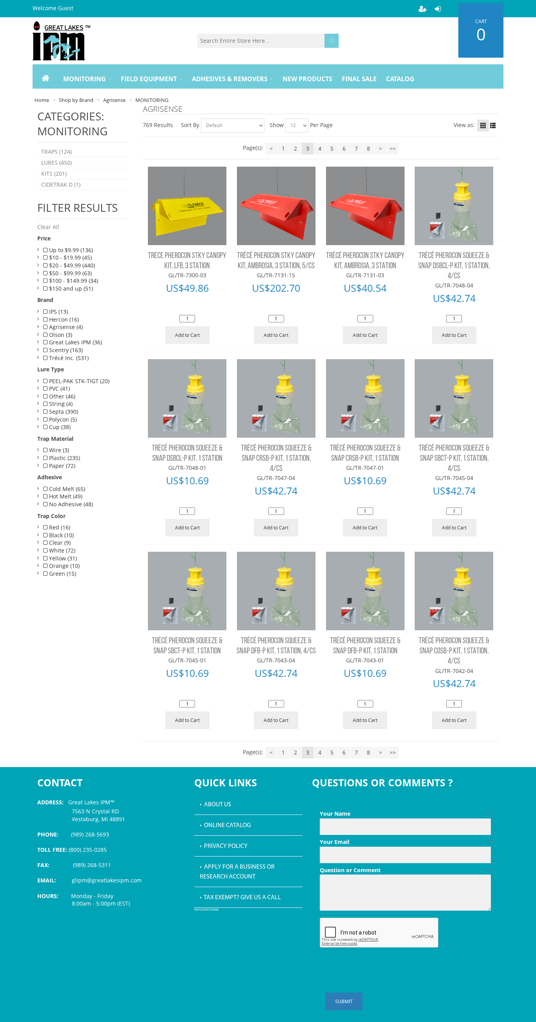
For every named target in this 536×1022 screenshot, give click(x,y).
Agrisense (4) (65, 327)
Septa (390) (62, 411)
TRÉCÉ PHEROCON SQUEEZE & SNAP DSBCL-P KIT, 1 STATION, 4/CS (454, 266)
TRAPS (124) (56, 151)
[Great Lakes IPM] (61, 40)
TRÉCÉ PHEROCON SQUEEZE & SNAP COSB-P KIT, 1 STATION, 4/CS (454, 651)
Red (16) (58, 527)
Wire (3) (58, 450)
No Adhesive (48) (70, 504)
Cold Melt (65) (66, 489)
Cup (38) (59, 427)
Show (277, 125)
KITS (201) (54, 173)
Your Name (405, 813)
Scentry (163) (65, 350)
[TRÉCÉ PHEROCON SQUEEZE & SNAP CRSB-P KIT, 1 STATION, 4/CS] (276, 398)
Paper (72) (61, 465)
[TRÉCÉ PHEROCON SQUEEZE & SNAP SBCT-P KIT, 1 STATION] (187, 591)
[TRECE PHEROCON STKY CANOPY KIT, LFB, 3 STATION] (187, 206)
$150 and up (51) (70, 288)
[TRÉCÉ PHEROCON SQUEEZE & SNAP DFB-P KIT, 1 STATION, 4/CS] (276, 591)
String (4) (60, 403)
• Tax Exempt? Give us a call (240, 898)
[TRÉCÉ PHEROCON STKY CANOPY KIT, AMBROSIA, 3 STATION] (365, 206)
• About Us (215, 805)
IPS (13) (57, 311)
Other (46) (61, 396)
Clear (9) (59, 542)
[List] (493, 125)
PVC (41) (58, 388)
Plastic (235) (63, 458)
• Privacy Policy (224, 846)
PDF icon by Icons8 (206, 910)
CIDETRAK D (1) (60, 184)
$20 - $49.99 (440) (71, 265)
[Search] (332, 41)
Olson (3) (59, 334)
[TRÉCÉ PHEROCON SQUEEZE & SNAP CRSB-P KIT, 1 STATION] (365, 398)
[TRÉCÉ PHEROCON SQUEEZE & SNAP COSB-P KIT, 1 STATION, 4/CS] (454, 591)
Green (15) (61, 573)
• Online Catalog (225, 825)
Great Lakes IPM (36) (74, 342)
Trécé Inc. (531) (68, 358)
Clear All (48, 227)
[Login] (437, 8)
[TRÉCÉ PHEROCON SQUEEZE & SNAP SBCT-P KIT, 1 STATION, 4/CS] (454, 398)
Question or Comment (405, 870)
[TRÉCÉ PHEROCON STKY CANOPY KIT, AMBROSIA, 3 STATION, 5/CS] (276, 206)
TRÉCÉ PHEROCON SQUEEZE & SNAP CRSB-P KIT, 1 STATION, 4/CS (276, 458)
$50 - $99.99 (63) (69, 273)
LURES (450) (56, 162)
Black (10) (60, 535)
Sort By (190, 125)
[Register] (422, 8)
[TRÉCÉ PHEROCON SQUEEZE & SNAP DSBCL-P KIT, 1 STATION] (187, 398)
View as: (464, 125)
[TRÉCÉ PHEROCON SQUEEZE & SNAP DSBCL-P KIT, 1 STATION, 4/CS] (454, 206)
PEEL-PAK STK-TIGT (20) (78, 381)
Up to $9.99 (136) (70, 250)
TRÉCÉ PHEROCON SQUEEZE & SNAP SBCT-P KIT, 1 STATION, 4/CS (454, 458)
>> (393, 148)
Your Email (405, 842)
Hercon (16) (63, 319)
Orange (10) (63, 565)
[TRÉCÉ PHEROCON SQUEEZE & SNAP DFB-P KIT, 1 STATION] (365, 591)
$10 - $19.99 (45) (69, 257)
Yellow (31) (62, 558)
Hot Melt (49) (64, 496)
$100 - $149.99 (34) (72, 280)
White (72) (61, 550)
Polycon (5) (62, 419)
